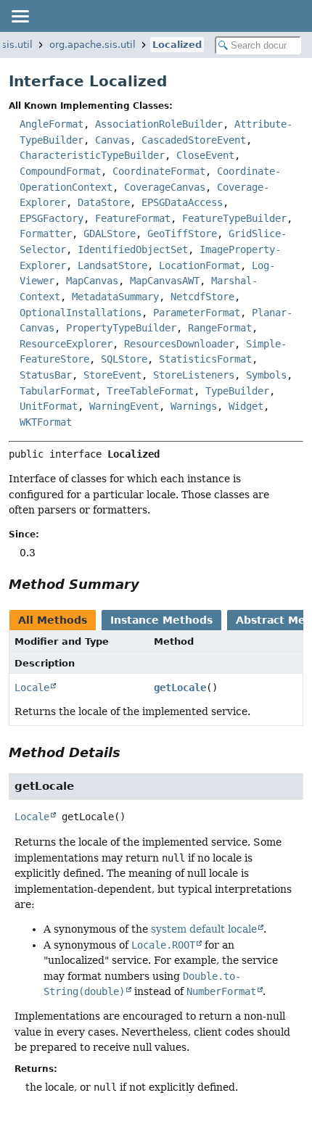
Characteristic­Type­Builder (92, 155)
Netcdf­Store (202, 296)
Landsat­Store (112, 265)
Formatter (46, 233)
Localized (177, 44)
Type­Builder (237, 391)
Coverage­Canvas (164, 187)
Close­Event (205, 155)
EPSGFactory (51, 218)
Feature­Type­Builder (234, 218)
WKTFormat (46, 422)
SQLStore (124, 359)
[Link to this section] (149, 584)
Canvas (112, 140)
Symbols (266, 375)
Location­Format (199, 265)
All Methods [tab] (52, 620)
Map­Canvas (92, 280)
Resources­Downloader (179, 344)
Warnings (194, 406)
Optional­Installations (80, 312)
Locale (32, 687)
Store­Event (112, 375)
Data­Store (104, 202)
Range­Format (220, 328)
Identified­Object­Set (133, 249)
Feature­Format (133, 218)
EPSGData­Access (182, 202)
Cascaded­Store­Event (193, 140)
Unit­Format (49, 406)
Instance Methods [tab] (161, 620)
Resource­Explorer (66, 344)
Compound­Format (60, 171)
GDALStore (109, 233)
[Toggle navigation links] (19, 16)
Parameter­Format (196, 312)
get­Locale (180, 687)
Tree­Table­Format (150, 391)
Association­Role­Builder (159, 124)
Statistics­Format (205, 359)
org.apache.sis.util (92, 44)
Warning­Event (124, 406)
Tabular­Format (57, 391)
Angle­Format (51, 124)
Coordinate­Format (158, 171)
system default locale (204, 929)
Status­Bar (46, 375)
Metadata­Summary (115, 296)
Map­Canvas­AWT (165, 280)
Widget (246, 406)
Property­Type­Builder (121, 328)
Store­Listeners (193, 375)
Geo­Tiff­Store (182, 233)
